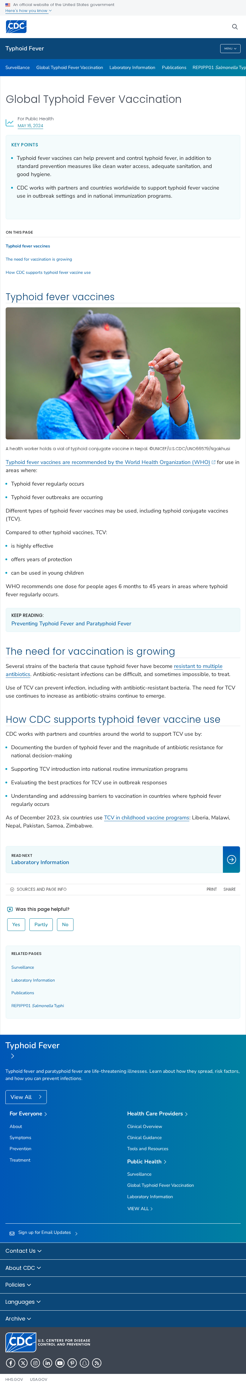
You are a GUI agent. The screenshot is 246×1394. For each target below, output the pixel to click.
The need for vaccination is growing (39, 259)
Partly (41, 924)
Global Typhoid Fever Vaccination (69, 67)
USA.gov (38, 1379)
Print (212, 889)
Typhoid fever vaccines (28, 246)
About (16, 1126)
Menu (228, 48)
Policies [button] (16, 1284)
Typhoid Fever (24, 48)
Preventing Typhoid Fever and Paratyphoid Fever (71, 623)
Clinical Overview (144, 1126)
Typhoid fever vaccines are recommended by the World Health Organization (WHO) (108, 462)
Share (230, 889)
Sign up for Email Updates (44, 1232)
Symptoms (20, 1138)
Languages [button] (20, 1302)
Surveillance (17, 67)
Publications (174, 67)
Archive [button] (16, 1318)
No (65, 924)
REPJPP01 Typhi (37, 1006)
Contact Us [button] (21, 1251)
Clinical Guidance (144, 1138)
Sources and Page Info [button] (42, 889)
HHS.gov (14, 1379)
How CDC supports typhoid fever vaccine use (48, 272)
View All (21, 1097)
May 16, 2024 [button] (30, 125)
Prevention (21, 1149)
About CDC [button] (21, 1268)
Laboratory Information (132, 67)
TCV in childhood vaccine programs (146, 817)
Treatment (20, 1160)
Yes (16, 924)
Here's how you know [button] (27, 10)
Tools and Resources (147, 1149)
